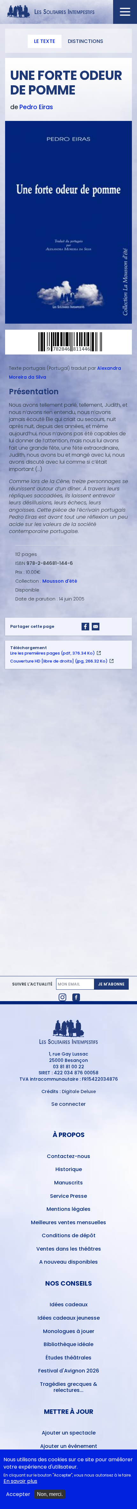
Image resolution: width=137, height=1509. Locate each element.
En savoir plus (20, 1481)
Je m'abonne (111, 984)
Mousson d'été (59, 581)
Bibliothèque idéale (68, 1344)
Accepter (18, 1494)
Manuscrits (68, 1182)
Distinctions (85, 41)
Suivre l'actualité (32, 984)
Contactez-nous (68, 1156)
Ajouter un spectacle (69, 1432)
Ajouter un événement (68, 1446)
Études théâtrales (68, 1357)
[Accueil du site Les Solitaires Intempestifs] (68, 12)
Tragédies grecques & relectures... (68, 1387)
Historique (68, 1169)
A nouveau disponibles (68, 1262)
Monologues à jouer (68, 1331)
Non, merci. (50, 1494)
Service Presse (68, 1196)
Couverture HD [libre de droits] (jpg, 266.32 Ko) (59, 661)
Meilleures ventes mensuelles (68, 1222)
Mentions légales (68, 1209)
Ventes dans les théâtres (68, 1249)
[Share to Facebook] (85, 626)
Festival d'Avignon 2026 (68, 1370)
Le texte (44, 41)
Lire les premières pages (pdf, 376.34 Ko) (52, 653)
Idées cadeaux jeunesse (69, 1318)
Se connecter (68, 1104)
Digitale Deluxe (79, 1091)
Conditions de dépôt (69, 1235)
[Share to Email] (95, 626)
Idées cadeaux (69, 1304)
